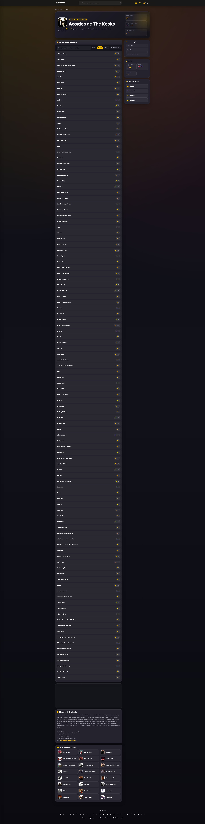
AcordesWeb (58, 9)
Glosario (107, 818)
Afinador (99, 818)
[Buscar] (120, 3)
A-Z (101, 47)
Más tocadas (116, 47)
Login (84, 818)
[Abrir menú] (136, 3)
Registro (91, 818)
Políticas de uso (118, 818)
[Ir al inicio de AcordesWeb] (60, 2)
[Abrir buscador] (140, 3)
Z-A (107, 47)
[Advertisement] (88, 695)
